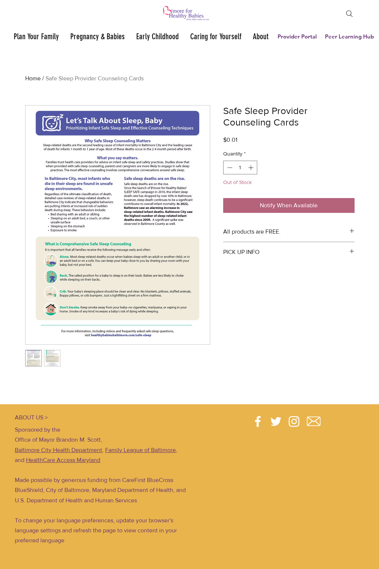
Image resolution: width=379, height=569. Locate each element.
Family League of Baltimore (140, 450)
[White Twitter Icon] (276, 421)
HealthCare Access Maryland (63, 460)
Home (33, 78)
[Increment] (251, 167)
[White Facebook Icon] (258, 421)
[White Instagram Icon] (294, 421)
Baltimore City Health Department (58, 450)
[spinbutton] (240, 167)
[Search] (349, 13)
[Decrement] (229, 167)
